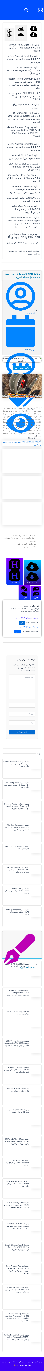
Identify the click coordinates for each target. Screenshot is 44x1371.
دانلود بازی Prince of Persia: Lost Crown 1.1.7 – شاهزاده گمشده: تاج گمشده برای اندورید (16, 806)
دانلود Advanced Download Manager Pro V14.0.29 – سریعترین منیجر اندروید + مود (25, 189)
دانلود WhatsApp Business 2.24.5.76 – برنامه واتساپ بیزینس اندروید (26, 209)
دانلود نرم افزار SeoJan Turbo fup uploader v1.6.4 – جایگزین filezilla (24, 47)
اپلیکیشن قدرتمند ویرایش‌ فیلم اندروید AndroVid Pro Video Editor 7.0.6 (24, 166)
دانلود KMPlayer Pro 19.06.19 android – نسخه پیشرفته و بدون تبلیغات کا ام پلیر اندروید (17, 1226)
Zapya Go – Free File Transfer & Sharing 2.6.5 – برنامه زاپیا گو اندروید (23, 178)
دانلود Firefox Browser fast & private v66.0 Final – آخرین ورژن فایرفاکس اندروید (17, 1289)
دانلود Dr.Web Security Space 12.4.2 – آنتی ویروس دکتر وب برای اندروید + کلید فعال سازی (16, 1205)
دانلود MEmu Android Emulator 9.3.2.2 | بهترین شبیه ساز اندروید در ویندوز (23, 59)
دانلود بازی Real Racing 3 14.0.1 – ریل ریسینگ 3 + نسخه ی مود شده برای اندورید (16, 785)
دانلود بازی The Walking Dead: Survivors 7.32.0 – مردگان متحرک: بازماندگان (17, 869)
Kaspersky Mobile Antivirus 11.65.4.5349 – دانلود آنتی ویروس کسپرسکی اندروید (16, 1069)
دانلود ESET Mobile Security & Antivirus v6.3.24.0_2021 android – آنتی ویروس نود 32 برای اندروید (16, 1043)
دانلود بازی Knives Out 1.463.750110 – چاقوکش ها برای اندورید (17, 891)
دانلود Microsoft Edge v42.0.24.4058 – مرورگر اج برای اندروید (17, 1162)
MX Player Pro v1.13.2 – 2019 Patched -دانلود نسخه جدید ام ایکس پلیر (17, 1183)
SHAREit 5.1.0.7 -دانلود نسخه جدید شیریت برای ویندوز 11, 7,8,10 (24, 96)
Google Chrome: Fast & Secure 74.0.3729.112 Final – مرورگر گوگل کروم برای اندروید (17, 1247)
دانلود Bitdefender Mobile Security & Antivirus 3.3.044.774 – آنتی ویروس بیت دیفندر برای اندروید (16, 1337)
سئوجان (15, 1365)
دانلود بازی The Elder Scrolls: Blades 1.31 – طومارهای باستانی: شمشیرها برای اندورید (16, 827)
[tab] (33, 32)
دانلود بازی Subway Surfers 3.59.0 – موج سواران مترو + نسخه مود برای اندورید (16, 764)
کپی (21, 623)
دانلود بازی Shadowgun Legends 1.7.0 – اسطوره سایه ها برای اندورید (17, 912)
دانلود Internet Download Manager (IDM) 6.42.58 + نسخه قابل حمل (23, 70)
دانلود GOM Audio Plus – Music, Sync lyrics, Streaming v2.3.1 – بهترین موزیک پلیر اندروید (17, 1141)
